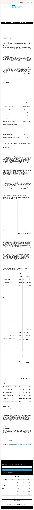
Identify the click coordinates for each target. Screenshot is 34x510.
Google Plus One (21, 2)
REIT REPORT (17, 6)
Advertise (9, 504)
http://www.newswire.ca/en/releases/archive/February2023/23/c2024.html (20, 444)
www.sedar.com (26, 163)
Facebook (20, 2)
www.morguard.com (5, 426)
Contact (18, 504)
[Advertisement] (17, 15)
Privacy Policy (24, 504)
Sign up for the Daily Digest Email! (10, 2)
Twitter (18, 2)
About (13, 504)
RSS (22, 2)
